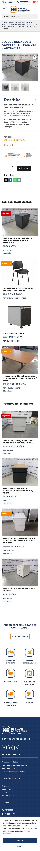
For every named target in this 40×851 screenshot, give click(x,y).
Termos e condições (10, 762)
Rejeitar (20, 846)
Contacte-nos (20, 636)
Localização (6, 789)
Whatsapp (15, 180)
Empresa (5, 786)
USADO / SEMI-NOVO (9, 24)
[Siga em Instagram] (10, 747)
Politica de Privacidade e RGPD (14, 765)
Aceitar (20, 840)
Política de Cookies (9, 768)
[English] (36, 2)
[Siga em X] (16, 747)
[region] (20, 834)
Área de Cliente (8, 795)
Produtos (11, 22)
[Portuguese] (34, 2)
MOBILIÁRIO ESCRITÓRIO (25, 22)
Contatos (5, 792)
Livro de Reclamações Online (13, 772)
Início (4, 22)
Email (19, 180)
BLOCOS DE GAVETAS (27, 24)
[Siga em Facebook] (4, 747)
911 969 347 (9, 2)
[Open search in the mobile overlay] (20, 16)
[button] (35, 57)
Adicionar (24, 168)
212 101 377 (23, 2)
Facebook (10, 180)
